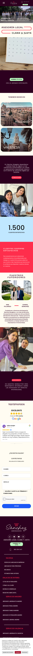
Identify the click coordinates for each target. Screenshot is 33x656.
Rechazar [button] (24, 652)
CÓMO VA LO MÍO (8, 585)
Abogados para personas (12, 566)
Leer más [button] (4, 439)
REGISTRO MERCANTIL (9, 593)
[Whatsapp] (10, 537)
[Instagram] (23, 537)
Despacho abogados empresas (14, 562)
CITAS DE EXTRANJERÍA (10, 582)
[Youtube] (19, 537)
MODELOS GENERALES (9, 589)
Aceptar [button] (18, 652)
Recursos (7, 570)
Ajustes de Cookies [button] (8, 652)
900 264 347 (18, 549)
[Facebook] (14, 537)
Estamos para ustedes (11, 573)
